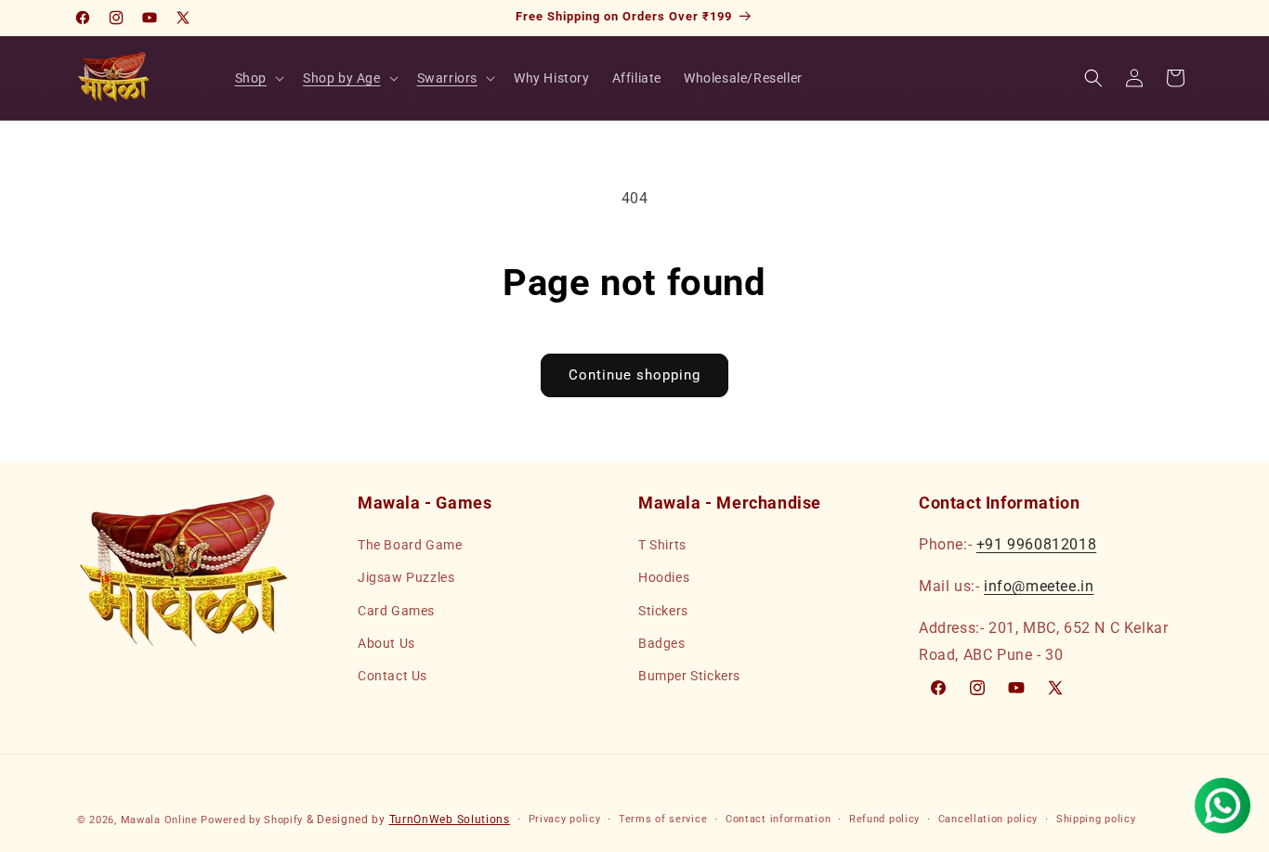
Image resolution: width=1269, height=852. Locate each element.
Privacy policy (565, 819)
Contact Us (392, 675)
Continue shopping (634, 375)
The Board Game (410, 544)
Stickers (663, 610)
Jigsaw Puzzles (406, 577)
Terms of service (663, 819)
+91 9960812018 (1036, 544)
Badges (662, 643)
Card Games (396, 610)
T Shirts (662, 544)
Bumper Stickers (689, 675)
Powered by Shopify (252, 820)
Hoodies (663, 577)
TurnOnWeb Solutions (449, 819)
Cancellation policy (988, 819)
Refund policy (884, 819)
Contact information (778, 819)
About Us (386, 643)
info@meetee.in (1038, 586)
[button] (258, 77)
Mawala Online (159, 820)
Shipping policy (1096, 819)
